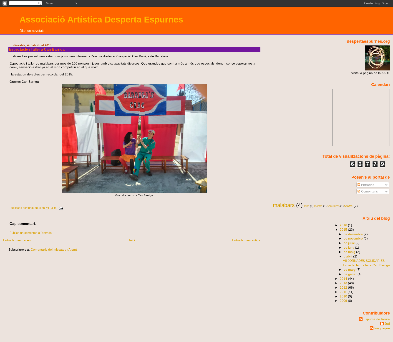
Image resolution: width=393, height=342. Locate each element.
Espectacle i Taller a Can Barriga (366, 265)
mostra (318, 206)
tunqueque (382, 328)
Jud (387, 323)
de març (350, 269)
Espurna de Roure (376, 319)
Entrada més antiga (246, 240)
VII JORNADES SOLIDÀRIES (364, 260)
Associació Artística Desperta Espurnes (101, 19)
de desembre (354, 234)
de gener (351, 274)
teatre (348, 206)
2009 (344, 300)
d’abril (348, 256)
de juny (349, 247)
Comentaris (369, 191)
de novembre (354, 238)
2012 (344, 287)
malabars (284, 205)
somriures (333, 206)
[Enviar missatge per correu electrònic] (61, 208)
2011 (344, 292)
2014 (344, 278)
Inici (132, 240)
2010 (344, 296)
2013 (344, 283)
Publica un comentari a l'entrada (31, 233)
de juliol (349, 243)
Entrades (367, 185)
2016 (344, 225)
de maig (350, 252)
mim (306, 206)
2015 (344, 229)
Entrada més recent (17, 240)
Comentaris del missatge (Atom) (54, 249)
